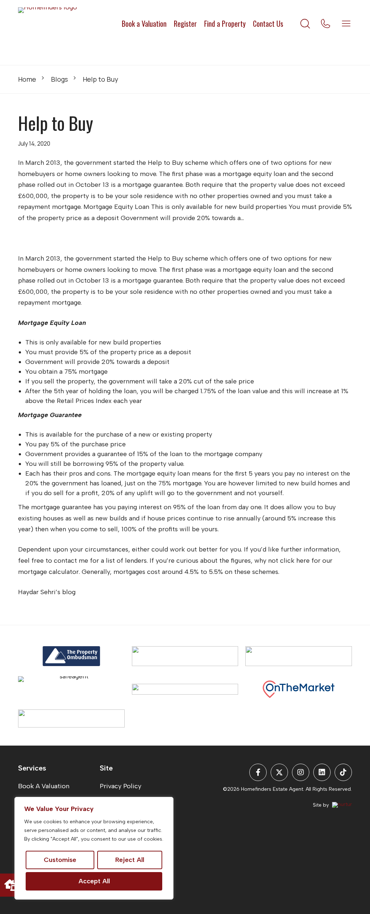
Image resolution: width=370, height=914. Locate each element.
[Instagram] (300, 772)
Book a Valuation (144, 23)
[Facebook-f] (258, 772)
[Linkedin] (322, 772)
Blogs (59, 79)
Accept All (94, 881)
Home (27, 79)
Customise (60, 860)
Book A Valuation (43, 786)
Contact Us (268, 23)
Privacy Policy (120, 786)
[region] (93, 848)
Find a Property (225, 23)
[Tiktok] (343, 772)
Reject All (129, 860)
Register (185, 23)
